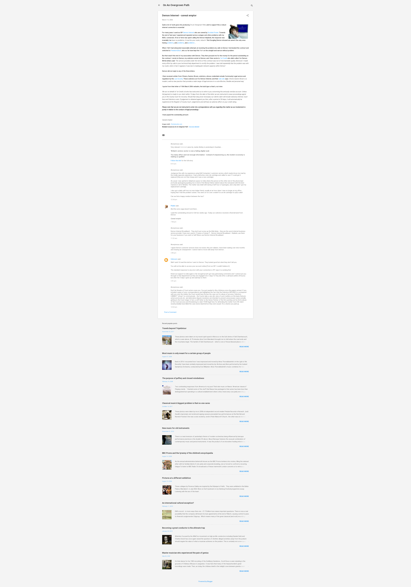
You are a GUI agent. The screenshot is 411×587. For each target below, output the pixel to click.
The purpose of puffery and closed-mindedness (183, 378)
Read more (244, 347)
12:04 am (174, 307)
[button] (247, 15)
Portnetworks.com (176, 124)
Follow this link (176, 161)
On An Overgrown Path (176, 5)
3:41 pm (173, 281)
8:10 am (173, 164)
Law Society (178, 79)
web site (222, 79)
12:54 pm (174, 200)
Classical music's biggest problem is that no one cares (186, 403)
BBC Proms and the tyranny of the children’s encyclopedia (187, 453)
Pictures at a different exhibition (176, 478)
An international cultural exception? (178, 503)
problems (170, 43)
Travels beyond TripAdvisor (174, 328)
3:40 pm (173, 253)
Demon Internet (188, 33)
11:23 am (174, 238)
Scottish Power (213, 33)
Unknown (174, 259)
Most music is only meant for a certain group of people (186, 353)
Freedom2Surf (176, 50)
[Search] (252, 6)
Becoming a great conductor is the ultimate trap (183, 528)
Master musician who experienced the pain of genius (185, 553)
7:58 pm (173, 222)
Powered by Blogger (206, 581)
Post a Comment (170, 312)
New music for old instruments (175, 428)
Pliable (173, 206)
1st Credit (223, 58)
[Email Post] (163, 136)
